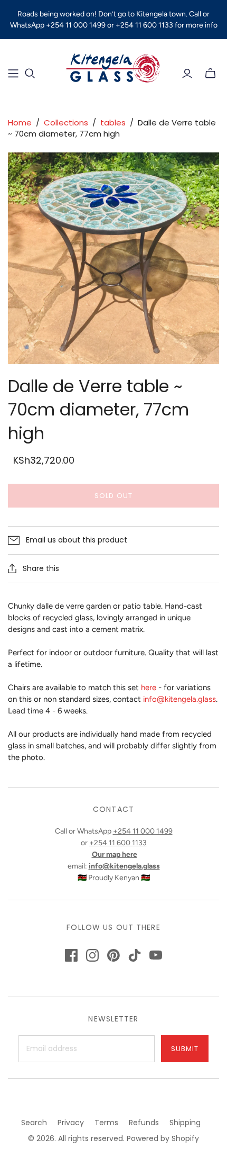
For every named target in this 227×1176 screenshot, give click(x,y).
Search (34, 1122)
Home (20, 122)
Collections (66, 122)
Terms (106, 1122)
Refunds (144, 1122)
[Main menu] (13, 73)
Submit (184, 1049)
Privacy (71, 1122)
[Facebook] (71, 955)
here (148, 687)
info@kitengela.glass (179, 699)
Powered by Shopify (163, 1138)
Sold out (113, 496)
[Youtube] (155, 955)
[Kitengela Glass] (113, 66)
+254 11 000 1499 (143, 831)
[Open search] (30, 73)
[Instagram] (92, 955)
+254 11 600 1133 (118, 842)
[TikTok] (134, 955)
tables (113, 122)
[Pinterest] (113, 955)
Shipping (185, 1122)
